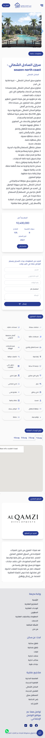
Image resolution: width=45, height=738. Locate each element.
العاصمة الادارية (32, 678)
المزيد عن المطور (31, 533)
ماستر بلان (22, 246)
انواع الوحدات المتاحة (34, 430)
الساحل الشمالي (32, 686)
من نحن (35, 629)
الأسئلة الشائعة (32, 625)
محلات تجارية (33, 656)
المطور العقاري (35, 498)
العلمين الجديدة (32, 691)
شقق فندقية (33, 647)
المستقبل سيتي (32, 695)
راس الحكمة (33, 699)
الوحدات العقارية (31, 608)
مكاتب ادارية (33, 660)
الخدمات (35, 620)
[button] (42, 30)
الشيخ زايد (34, 703)
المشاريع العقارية (31, 604)
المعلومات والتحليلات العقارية (26, 616)
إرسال (24, 304)
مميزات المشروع (35, 316)
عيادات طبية (33, 664)
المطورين (34, 612)
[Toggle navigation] (41, 5)
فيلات (36, 651)
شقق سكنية (33, 643)
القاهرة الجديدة (32, 682)
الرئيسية (35, 600)
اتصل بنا (6, 5)
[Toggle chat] (40, 733)
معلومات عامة (35, 53)
